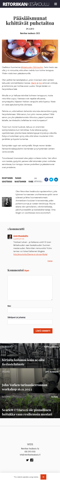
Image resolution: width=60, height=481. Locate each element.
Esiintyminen (7, 178)
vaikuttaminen (20, 181)
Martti (33, 82)
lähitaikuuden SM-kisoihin (32, 67)
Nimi (9, 306)
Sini (40, 82)
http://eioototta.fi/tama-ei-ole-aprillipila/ (30, 254)
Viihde (30, 181)
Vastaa (49, 260)
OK (43, 477)
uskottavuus (7, 181)
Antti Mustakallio (20, 235)
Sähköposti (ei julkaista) (16, 317)
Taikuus (18, 178)
